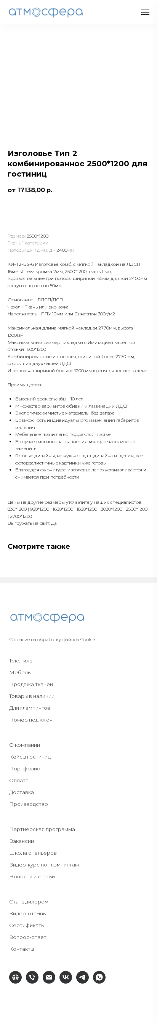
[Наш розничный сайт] (15, 981)
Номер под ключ (31, 720)
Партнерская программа (42, 829)
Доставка (21, 792)
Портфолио (24, 768)
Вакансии (21, 841)
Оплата (19, 780)
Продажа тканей (31, 684)
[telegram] (82, 981)
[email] (49, 981)
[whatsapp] (99, 981)
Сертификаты (27, 925)
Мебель (19, 672)
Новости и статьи (32, 876)
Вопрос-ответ (27, 937)
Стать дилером (28, 902)
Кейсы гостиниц (30, 757)
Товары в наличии (31, 696)
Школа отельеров (33, 853)
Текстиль (20, 660)
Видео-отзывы (27, 913)
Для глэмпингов (29, 708)
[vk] (65, 981)
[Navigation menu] (145, 12)
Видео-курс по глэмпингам (44, 865)
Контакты (21, 949)
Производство (28, 804)
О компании (24, 745)
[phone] (32, 981)
